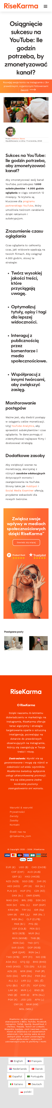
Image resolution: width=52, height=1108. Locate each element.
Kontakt (15, 824)
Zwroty (14, 816)
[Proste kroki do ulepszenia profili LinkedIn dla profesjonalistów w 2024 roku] (13, 643)
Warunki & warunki (21, 807)
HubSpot (31, 486)
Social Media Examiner (20, 490)
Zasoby (14, 820)
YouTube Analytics (23, 425)
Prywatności (17, 811)
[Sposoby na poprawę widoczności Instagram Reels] (38, 643)
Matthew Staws (18, 139)
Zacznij (24, 90)
